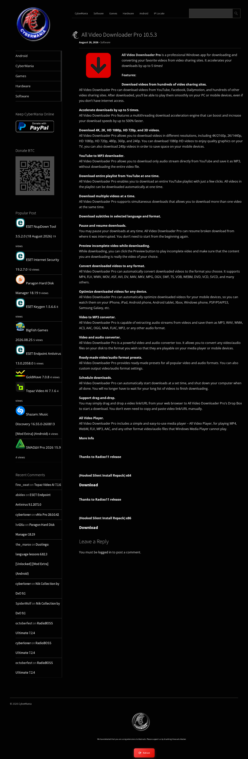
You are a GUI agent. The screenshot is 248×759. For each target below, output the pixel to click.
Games (113, 13)
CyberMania (81, 13)
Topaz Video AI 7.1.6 (41, 391)
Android (144, 13)
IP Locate (159, 13)
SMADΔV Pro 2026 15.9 (43, 447)
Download (88, 484)
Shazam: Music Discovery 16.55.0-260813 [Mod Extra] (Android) (35, 424)
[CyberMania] (34, 41)
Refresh (144, 753)
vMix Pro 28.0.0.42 (47, 514)
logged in (105, 552)
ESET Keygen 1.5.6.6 (41, 306)
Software (98, 13)
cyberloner (23, 514)
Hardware (128, 13)
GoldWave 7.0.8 (37, 377)
